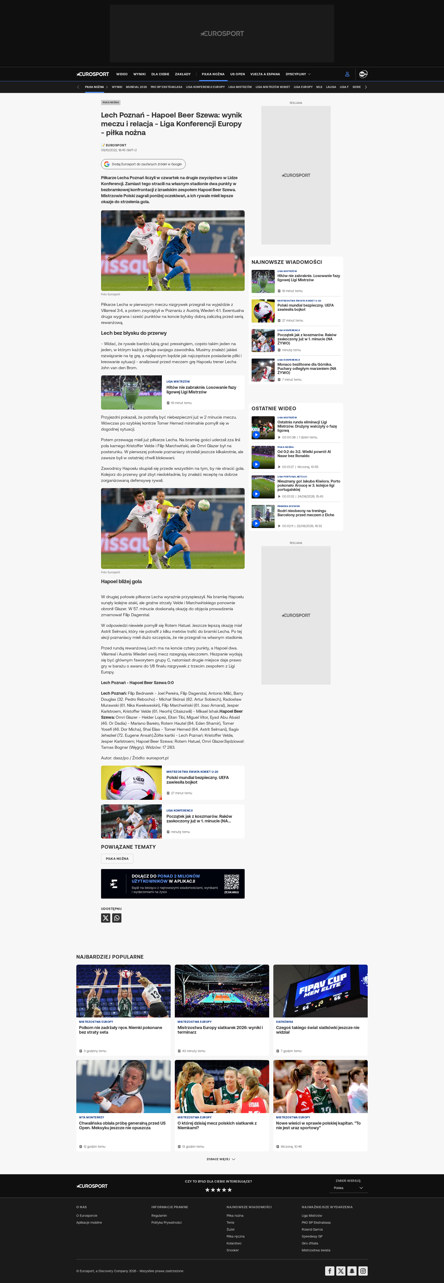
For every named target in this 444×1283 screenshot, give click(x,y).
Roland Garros (312, 1229)
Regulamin (159, 1215)
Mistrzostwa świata (316, 1250)
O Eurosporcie (86, 1215)
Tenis (230, 1222)
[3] (218, 1189)
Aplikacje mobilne (89, 1222)
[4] (224, 1189)
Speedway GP (312, 1236)
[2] (213, 1189)
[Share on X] (105, 918)
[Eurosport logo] (92, 74)
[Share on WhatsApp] (116, 918)
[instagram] (363, 1271)
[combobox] (348, 1188)
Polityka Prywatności (166, 1222)
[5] (229, 1189)
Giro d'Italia (310, 1243)
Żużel (230, 1229)
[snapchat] (352, 1271)
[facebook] (329, 1271)
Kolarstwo (234, 1243)
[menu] (347, 74)
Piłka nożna (111, 102)
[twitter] (340, 1271)
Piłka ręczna (236, 1236)
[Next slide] (366, 87)
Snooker (233, 1250)
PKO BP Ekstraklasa (316, 1222)
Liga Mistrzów (312, 1215)
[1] (207, 1189)
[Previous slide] (78, 87)
